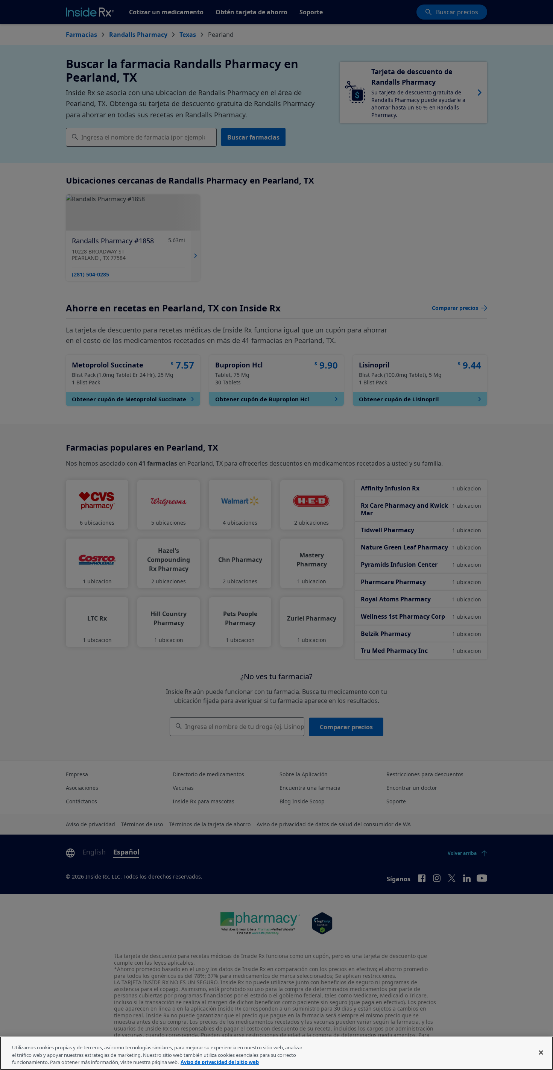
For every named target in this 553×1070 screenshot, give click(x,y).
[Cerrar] (541, 1052)
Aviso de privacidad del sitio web (220, 1062)
